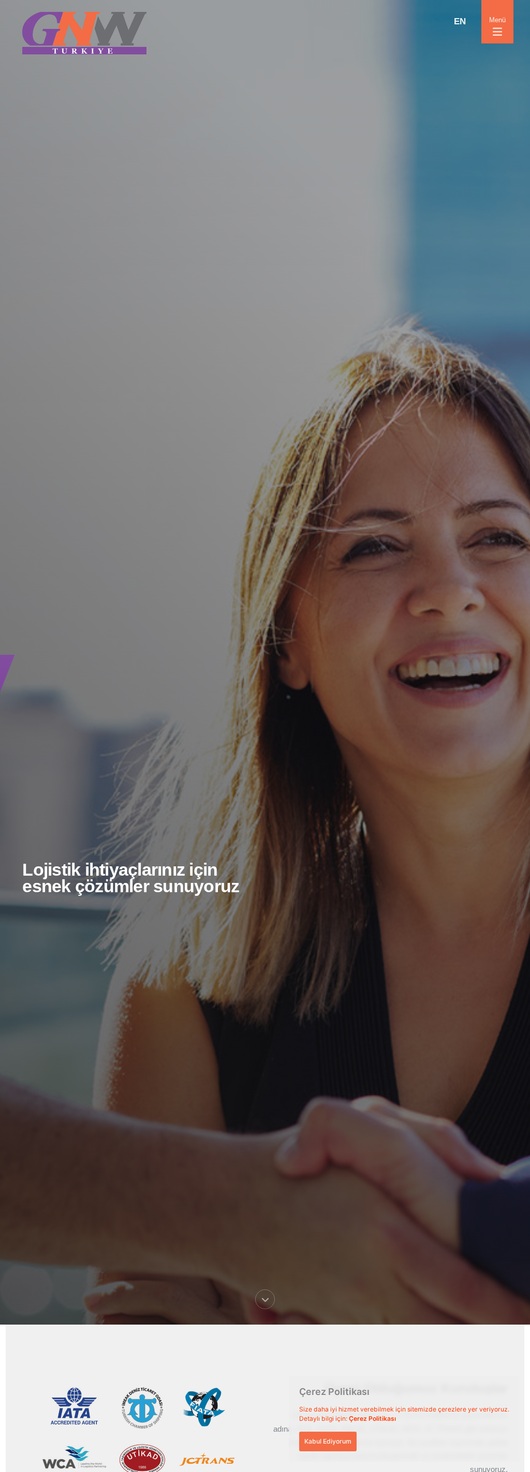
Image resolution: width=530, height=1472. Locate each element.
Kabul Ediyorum (327, 1441)
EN (460, 21)
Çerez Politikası (372, 1418)
